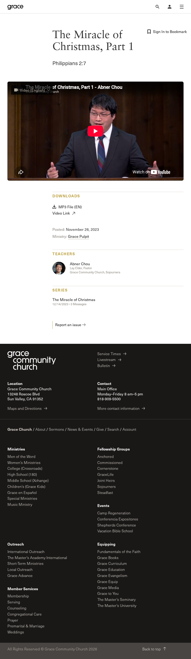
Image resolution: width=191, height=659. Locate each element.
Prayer (12, 620)
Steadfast (105, 492)
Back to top (151, 648)
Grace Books (108, 557)
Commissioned (110, 462)
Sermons (56, 429)
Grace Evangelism (112, 575)
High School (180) (22, 474)
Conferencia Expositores (117, 519)
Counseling (16, 608)
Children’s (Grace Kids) (26, 486)
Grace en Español (22, 492)
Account (129, 429)
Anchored (105, 456)
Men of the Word (21, 456)
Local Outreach (20, 569)
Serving (13, 601)
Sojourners (106, 486)
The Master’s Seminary (116, 599)
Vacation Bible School (115, 530)
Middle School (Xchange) (27, 480)
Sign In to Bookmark (168, 31)
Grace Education (111, 569)
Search (113, 429)
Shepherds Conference (116, 525)
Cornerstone (107, 468)
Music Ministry (19, 504)
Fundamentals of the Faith (118, 551)
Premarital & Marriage (25, 625)
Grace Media (108, 587)
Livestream (106, 359)
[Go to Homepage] (15, 6)
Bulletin (103, 365)
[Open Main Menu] (181, 7)
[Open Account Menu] (169, 7)
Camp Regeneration (113, 512)
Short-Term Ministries (25, 563)
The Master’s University (116, 605)
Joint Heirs (106, 480)
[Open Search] (157, 7)
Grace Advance (20, 575)
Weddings (15, 631)
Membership (18, 595)
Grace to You (108, 593)
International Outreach (25, 551)
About (40, 429)
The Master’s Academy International (37, 557)
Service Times (109, 353)
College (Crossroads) (24, 468)
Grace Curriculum (112, 563)
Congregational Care (24, 614)
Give (100, 429)
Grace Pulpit (78, 236)
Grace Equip (107, 581)
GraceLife (105, 474)
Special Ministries (22, 498)
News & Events (80, 429)
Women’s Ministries (24, 462)
